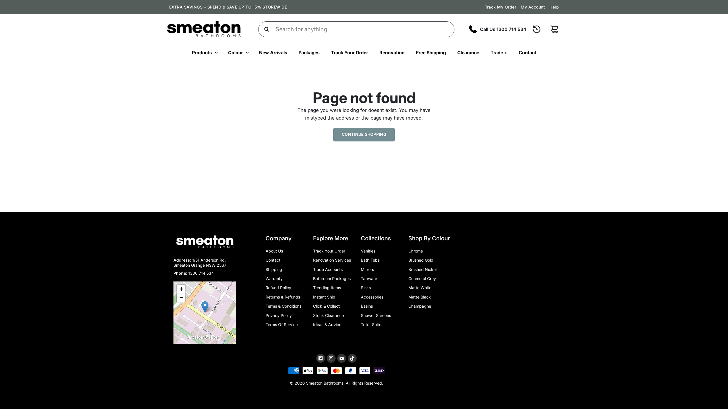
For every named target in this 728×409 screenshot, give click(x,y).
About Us (274, 251)
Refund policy (278, 287)
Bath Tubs (370, 260)
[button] (204, 307)
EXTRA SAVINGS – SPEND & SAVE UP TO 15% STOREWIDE (228, 7)
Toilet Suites (372, 324)
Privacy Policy (279, 315)
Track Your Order (349, 52)
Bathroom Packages (332, 278)
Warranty (274, 278)
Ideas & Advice (327, 324)
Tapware (369, 278)
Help (554, 7)
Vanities (368, 251)
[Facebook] (320, 358)
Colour (235, 52)
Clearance (468, 52)
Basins (367, 306)
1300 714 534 (201, 273)
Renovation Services (332, 260)
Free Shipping (431, 52)
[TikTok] (352, 358)
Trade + (499, 52)
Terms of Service (282, 324)
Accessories (372, 297)
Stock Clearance (328, 315)
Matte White (419, 287)
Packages (309, 52)
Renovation (392, 52)
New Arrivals (273, 52)
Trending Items (327, 287)
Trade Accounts (328, 269)
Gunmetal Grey (422, 278)
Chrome (415, 251)
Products (202, 52)
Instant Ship (324, 297)
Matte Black (419, 297)
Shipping (274, 269)
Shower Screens (376, 315)
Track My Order (500, 7)
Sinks (366, 287)
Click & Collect (326, 306)
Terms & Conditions (283, 306)
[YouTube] (342, 358)
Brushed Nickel (422, 269)
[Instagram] (331, 358)
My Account (533, 7)
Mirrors (367, 269)
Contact (527, 52)
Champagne (419, 306)
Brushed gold (420, 260)
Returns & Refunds (283, 297)
